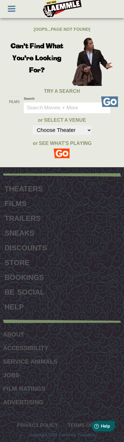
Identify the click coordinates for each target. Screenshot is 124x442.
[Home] (62, 8)
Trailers (23, 217)
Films (15, 202)
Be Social (25, 291)
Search (29, 98)
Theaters (24, 188)
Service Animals (30, 361)
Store (17, 262)
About (13, 334)
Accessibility (25, 348)
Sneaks (19, 232)
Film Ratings (24, 388)
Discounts (26, 247)
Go (109, 101)
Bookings (24, 276)
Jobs (11, 375)
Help (14, 306)
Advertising (23, 402)
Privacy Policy (37, 425)
